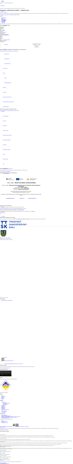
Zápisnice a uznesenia (4, 411)
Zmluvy (2, 397)
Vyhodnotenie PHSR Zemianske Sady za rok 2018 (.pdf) (7, 208)
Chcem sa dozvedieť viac (5, 429)
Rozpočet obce (3, 407)
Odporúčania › (36, 46)
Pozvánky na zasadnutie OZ (6, 403)
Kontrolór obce (3, 406)
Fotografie (3, 398)
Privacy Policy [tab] (1, 460)
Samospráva (3, 396)
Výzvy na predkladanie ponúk (5, 409)
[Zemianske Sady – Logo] (2, 5)
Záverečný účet (3, 412)
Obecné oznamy (5, 402)
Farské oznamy (3, 405)
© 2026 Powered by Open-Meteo (4, 34)
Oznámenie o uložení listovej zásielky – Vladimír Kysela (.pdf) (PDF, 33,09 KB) (9, 14)
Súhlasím (1, 429)
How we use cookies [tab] (2, 434)
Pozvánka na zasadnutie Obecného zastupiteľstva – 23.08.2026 (9, 417)
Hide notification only (6, 463)
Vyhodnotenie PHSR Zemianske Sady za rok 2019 (20, 208)
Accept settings (2, 463)
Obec (2, 395)
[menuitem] (37, 420)
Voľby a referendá (5, 404)
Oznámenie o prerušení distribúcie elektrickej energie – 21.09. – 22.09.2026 (11, 416)
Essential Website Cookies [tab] (3, 438)
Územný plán (3, 408)
